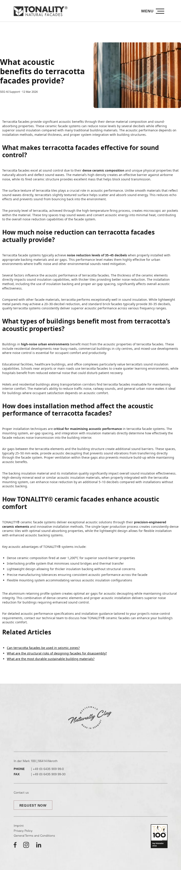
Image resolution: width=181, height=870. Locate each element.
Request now (33, 805)
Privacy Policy (23, 831)
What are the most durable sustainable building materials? (50, 659)
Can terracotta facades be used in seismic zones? (43, 648)
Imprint (19, 826)
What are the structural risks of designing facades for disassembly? (57, 653)
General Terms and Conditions (34, 836)
